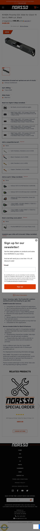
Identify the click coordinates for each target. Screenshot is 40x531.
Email (6, 265)
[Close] (36, 240)
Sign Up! (20, 287)
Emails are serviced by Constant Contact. (17, 281)
